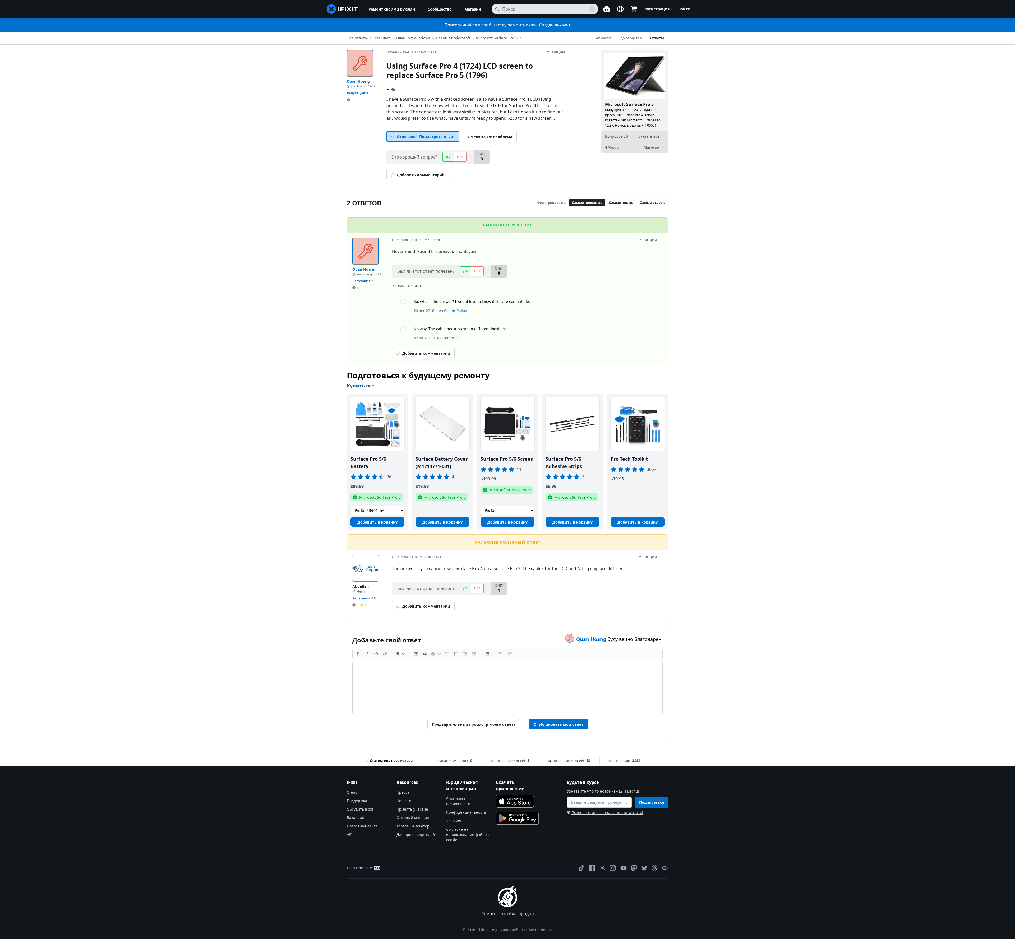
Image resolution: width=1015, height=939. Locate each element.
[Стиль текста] (400, 654)
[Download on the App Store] (515, 801)
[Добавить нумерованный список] (456, 654)
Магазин (472, 9)
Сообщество (440, 9)
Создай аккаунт (555, 25)
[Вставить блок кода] (416, 654)
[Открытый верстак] (606, 9)
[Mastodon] (634, 868)
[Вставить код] (376, 654)
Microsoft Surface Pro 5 (629, 104)
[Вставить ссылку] (385, 654)
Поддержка (357, 800)
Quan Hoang (591, 639)
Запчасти (602, 37)
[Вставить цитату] (425, 654)
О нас (352, 792)
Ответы (657, 37)
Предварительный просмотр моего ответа (473, 724)
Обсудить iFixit (360, 809)
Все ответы (357, 37)
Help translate (359, 867)
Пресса (402, 792)
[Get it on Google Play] (517, 818)
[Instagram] (613, 868)
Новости (404, 800)
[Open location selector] (620, 9)
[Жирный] (358, 654)
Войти (684, 8)
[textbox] (507, 687)
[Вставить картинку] (487, 654)
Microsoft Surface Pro (495, 37)
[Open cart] (634, 9)
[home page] (342, 9)
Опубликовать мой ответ (558, 724)
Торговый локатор (413, 826)
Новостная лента (362, 826)
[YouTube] (623, 868)
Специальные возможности (459, 801)
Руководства (631, 37)
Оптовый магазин (412, 817)
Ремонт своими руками (391, 9)
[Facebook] (592, 868)
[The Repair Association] (665, 868)
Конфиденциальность (466, 812)
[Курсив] (367, 654)
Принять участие (412, 809)
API (350, 834)
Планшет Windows (413, 37)
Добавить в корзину (377, 522)
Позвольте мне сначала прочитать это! (607, 812)
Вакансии (355, 817)
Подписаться (651, 802)
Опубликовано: (411, 52)
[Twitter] (602, 868)
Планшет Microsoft (453, 37)
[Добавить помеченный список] (447, 654)
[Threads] (654, 868)
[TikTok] (581, 868)
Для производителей (415, 834)
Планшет (381, 37)
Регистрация (657, 8)
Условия (453, 820)
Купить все (360, 385)
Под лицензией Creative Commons (521, 929)
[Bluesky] (644, 868)
